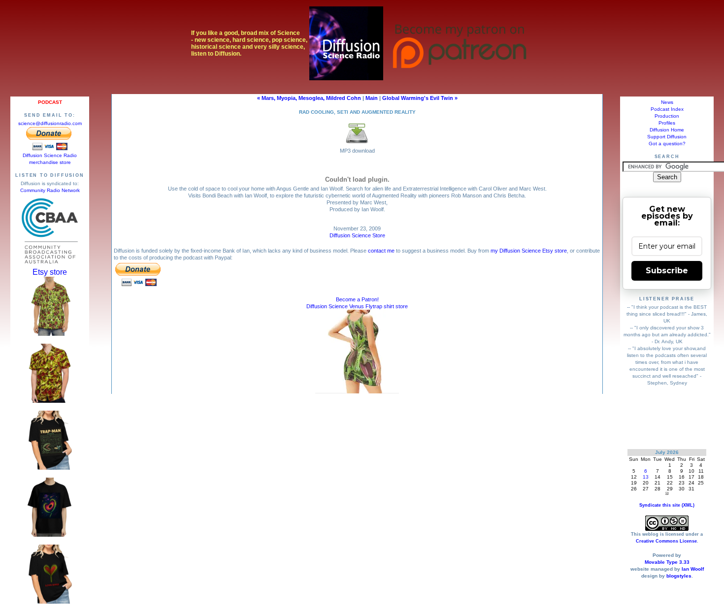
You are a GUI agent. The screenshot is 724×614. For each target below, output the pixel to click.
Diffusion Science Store (357, 235)
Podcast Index (667, 109)
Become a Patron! (357, 299)
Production (667, 116)
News (667, 102)
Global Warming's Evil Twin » (420, 98)
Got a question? (667, 143)
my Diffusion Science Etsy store (529, 251)
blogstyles (678, 576)
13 (646, 477)
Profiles (666, 123)
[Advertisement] (667, 417)
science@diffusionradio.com (50, 123)
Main (371, 98)
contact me (381, 251)
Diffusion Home (667, 129)
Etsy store (50, 272)
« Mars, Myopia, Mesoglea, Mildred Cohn (309, 98)
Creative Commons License (666, 541)
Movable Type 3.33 (667, 562)
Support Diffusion (667, 136)
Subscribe (667, 270)
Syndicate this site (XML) (666, 505)
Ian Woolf (693, 569)
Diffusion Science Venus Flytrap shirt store (357, 306)
